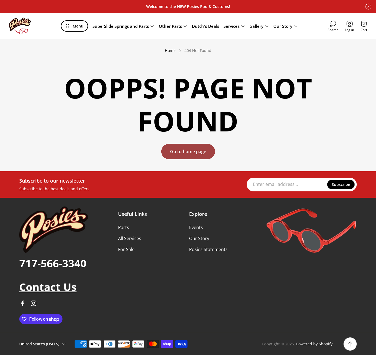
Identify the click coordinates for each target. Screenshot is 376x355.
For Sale (126, 249)
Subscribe (341, 184)
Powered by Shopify (314, 343)
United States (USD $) (39, 343)
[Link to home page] (53, 230)
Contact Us (48, 287)
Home (170, 50)
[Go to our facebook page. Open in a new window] (22, 303)
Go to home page (188, 151)
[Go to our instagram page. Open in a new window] (33, 303)
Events (196, 227)
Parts (123, 227)
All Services (129, 238)
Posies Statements (208, 249)
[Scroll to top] (350, 344)
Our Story (199, 238)
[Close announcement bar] (368, 6)
